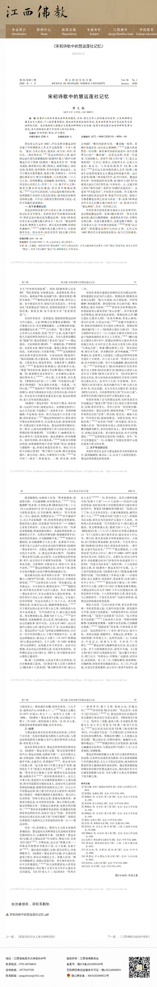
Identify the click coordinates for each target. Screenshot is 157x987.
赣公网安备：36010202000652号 (90, 975)
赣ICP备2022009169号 (90, 964)
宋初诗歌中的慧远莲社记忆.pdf (29, 914)
